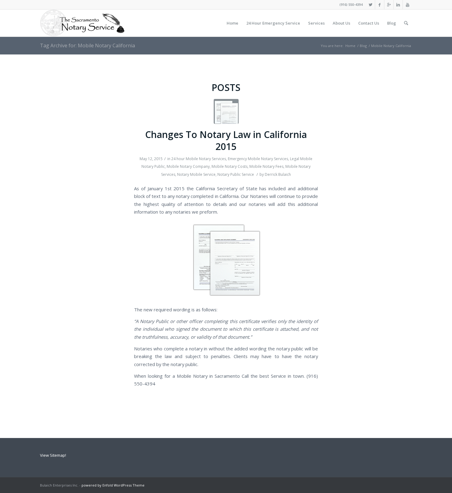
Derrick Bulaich (278, 174)
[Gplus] (388, 4)
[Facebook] (379, 4)
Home (350, 45)
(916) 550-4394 (351, 4)
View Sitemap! (53, 455)
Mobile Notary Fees (266, 166)
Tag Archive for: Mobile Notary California (87, 45)
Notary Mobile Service (196, 174)
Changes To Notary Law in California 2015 (226, 140)
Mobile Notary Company (188, 166)
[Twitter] (370, 4)
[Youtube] (407, 4)
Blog (363, 45)
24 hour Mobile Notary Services (198, 158)
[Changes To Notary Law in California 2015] (226, 111)
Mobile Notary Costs (230, 166)
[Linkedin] (398, 4)
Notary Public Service (235, 174)
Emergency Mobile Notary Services (258, 158)
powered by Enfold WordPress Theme (113, 485)
